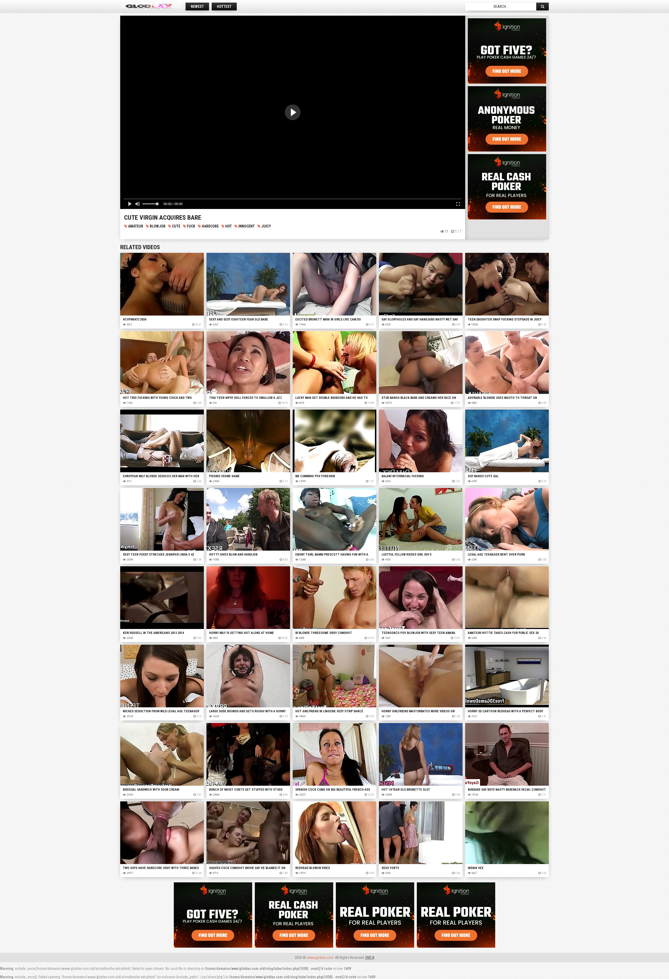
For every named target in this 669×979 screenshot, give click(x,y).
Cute (175, 226)
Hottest (224, 6)
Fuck (190, 226)
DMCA (369, 957)
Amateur (135, 226)
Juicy (266, 226)
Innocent (246, 226)
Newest (197, 6)
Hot (228, 226)
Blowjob (157, 226)
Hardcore (210, 226)
